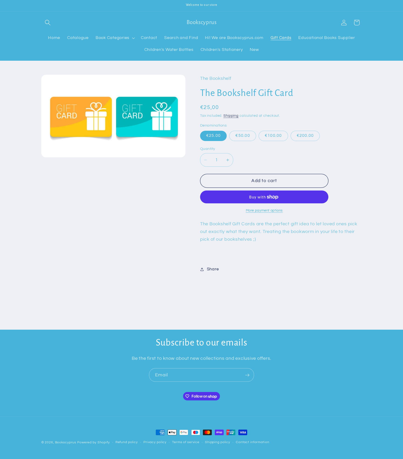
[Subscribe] (247, 375)
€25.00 (213, 136)
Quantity (207, 149)
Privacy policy (155, 442)
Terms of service (185, 442)
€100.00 (273, 136)
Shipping (231, 115)
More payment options (264, 210)
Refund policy (126, 442)
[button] (47, 22)
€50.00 (242, 136)
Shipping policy (217, 442)
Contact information (252, 442)
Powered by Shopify (93, 442)
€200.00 (305, 136)
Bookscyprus (65, 442)
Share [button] (213, 269)
